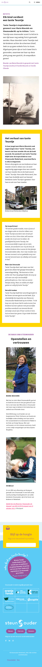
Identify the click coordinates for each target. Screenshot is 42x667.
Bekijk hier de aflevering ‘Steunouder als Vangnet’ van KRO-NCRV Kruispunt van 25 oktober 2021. (19, 506)
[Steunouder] (5, 2)
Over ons (20, 631)
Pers (18, 660)
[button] (29, 2)
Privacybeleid (11, 660)
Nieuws (10, 631)
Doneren (31, 631)
